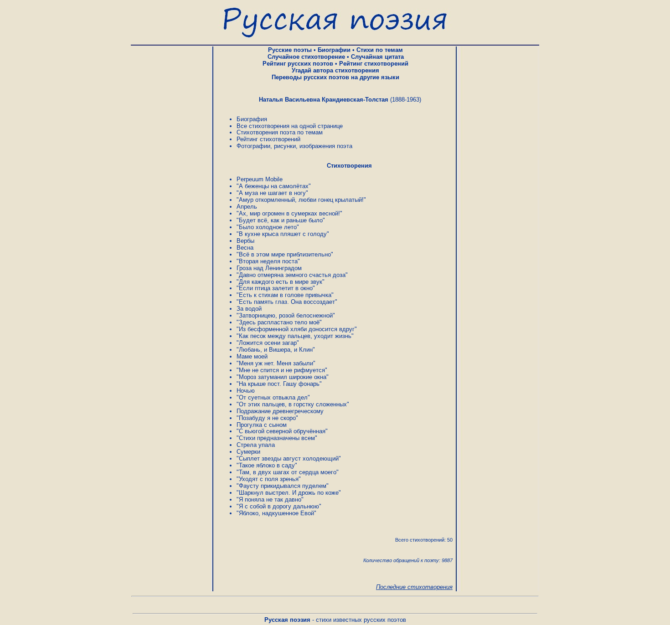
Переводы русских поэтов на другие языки (335, 77)
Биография (252, 119)
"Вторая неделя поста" (268, 261)
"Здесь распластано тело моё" (279, 322)
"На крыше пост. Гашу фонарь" (279, 383)
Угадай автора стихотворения (335, 70)
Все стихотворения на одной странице (290, 126)
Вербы (245, 240)
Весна (245, 247)
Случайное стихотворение (306, 56)
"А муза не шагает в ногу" (272, 193)
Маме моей (252, 356)
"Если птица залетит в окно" (276, 288)
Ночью (246, 390)
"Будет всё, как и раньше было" (281, 220)
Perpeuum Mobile (260, 179)
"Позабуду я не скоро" (267, 418)
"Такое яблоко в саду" (267, 465)
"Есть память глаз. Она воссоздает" (287, 301)
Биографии (334, 49)
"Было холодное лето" (268, 227)
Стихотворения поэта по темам (280, 132)
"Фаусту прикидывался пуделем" (283, 485)
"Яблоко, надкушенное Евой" (276, 513)
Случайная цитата (377, 56)
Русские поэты (290, 49)
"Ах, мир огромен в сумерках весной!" (289, 213)
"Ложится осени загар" (268, 342)
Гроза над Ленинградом (269, 268)
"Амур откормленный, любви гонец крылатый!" (301, 199)
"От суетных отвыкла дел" (273, 397)
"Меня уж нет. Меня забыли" (276, 363)
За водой (249, 308)
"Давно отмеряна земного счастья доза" (292, 275)
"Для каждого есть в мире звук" (281, 281)
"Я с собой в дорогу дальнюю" (279, 506)
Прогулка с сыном (262, 424)
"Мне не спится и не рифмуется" (282, 370)
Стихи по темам (379, 49)
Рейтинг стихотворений (373, 63)
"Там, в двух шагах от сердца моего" (288, 472)
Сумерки (248, 451)
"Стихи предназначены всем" (277, 438)
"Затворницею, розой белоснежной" (286, 315)
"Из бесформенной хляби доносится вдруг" (297, 329)
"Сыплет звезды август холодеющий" (289, 458)
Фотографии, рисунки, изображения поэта (294, 146)
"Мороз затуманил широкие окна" (283, 377)
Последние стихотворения (414, 587)
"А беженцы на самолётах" (274, 186)
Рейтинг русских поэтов (298, 63)
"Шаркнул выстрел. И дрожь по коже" (289, 492)
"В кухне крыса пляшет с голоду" (283, 234)
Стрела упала (256, 444)
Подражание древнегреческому (280, 411)
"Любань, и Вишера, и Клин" (276, 349)
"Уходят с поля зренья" (269, 479)
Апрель (247, 206)
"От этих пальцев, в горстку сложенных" (293, 404)
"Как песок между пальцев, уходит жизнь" (295, 336)
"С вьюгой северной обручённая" (282, 431)
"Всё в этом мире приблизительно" (285, 254)
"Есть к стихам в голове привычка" (285, 295)
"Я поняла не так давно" (270, 499)
